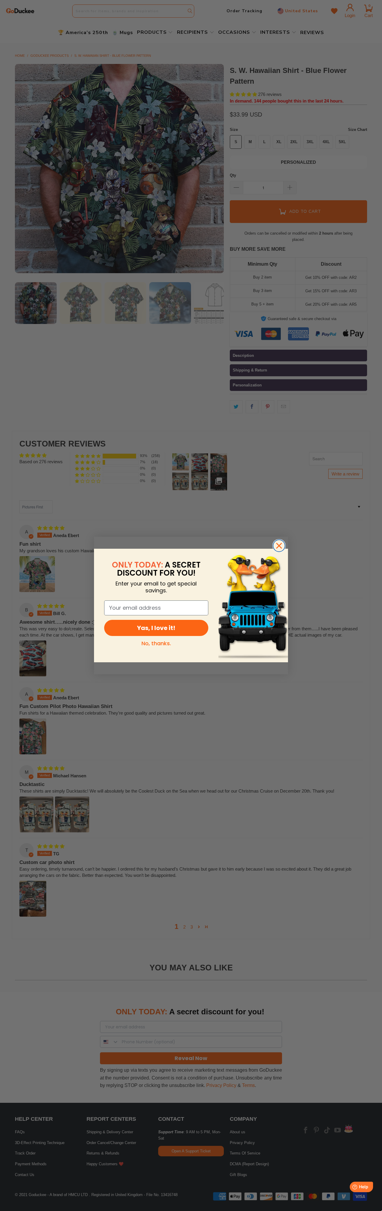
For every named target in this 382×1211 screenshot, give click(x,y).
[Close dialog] (279, 546)
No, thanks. (156, 643)
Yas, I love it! (156, 628)
